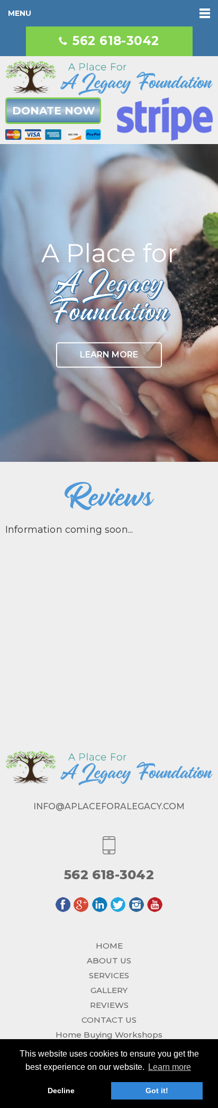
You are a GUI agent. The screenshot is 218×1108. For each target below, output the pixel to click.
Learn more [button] (169, 1066)
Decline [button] (61, 1090)
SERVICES (109, 975)
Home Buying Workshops (109, 1035)
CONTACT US (109, 1020)
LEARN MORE (109, 355)
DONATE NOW (53, 110)
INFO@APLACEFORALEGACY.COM (109, 806)
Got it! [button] (157, 1090)
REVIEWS (109, 1005)
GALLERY (109, 990)
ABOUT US (109, 960)
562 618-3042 (115, 41)
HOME (109, 946)
